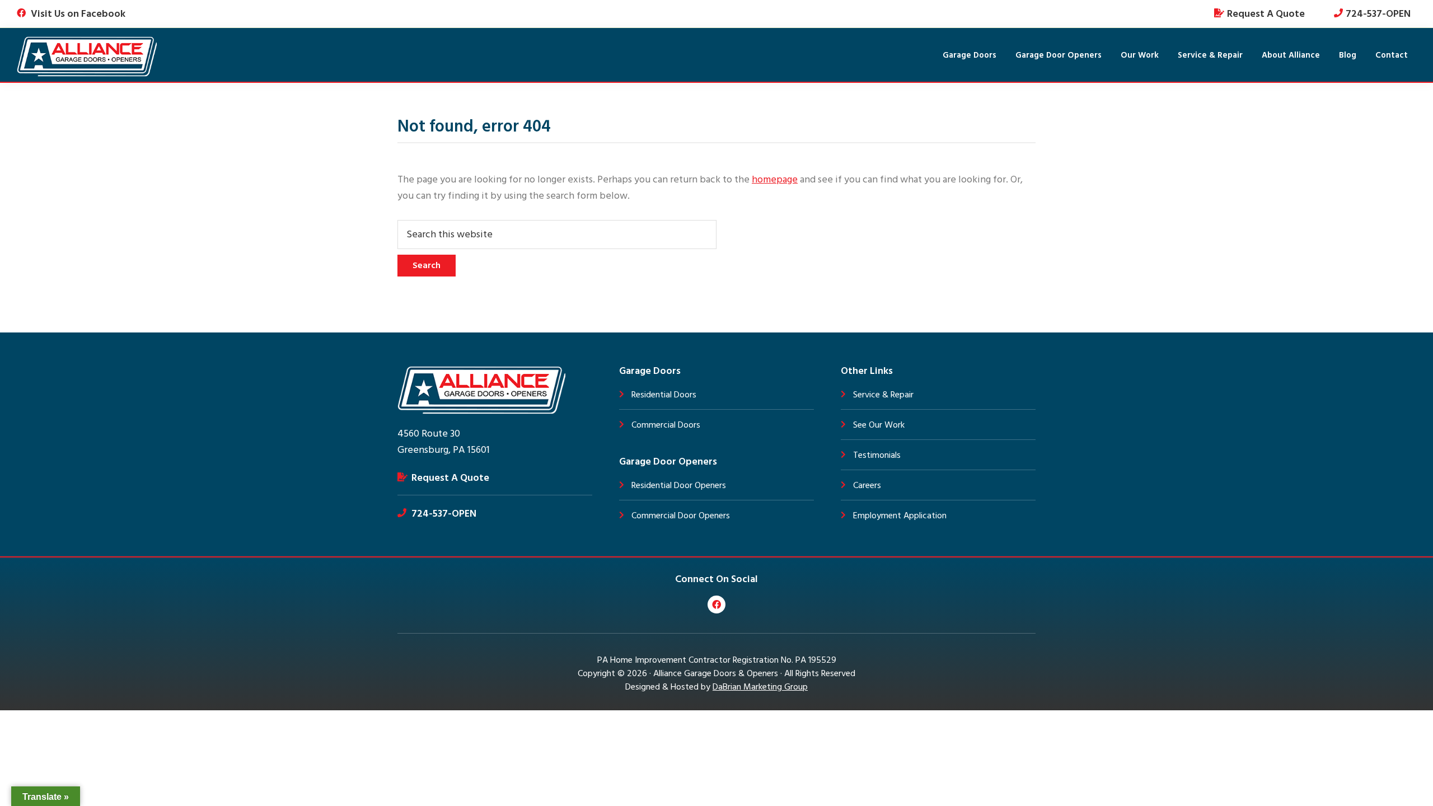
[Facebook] (716, 604)
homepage (775, 179)
